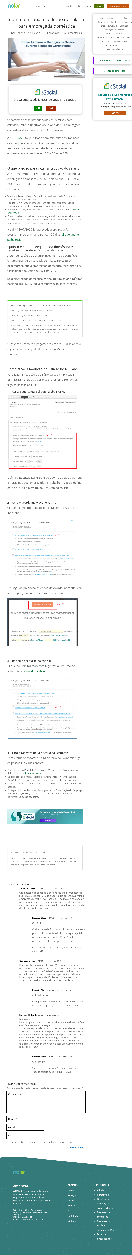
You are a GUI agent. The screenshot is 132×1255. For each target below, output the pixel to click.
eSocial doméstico (33, 671)
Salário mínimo (122, 18)
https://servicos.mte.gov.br (27, 773)
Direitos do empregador (115, 70)
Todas (101, 18)
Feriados (121, 38)
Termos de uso (36, 1210)
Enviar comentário (75, 1147)
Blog (79, 6)
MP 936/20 (17, 138)
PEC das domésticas (114, 34)
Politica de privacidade (21, 1210)
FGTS (129, 38)
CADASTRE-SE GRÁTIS (118, 6)
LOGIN (98, 6)
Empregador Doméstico (114, 30)
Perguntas (73, 1215)
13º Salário (112, 26)
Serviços (47, 6)
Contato (87, 6)
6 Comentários (73, 33)
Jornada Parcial (120, 41)
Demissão (124, 26)
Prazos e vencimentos (114, 49)
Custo (56, 6)
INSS (103, 41)
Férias (102, 26)
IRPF (109, 41)
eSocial (110, 18)
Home (38, 6)
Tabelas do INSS (106, 1230)
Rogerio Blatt (23, 33)
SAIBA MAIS (115, 113)
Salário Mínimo (105, 1208)
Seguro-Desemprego (114, 45)
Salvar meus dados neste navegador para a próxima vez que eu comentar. (42, 1142)
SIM (38, 108)
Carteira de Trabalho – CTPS (107, 22)
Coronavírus (54, 33)
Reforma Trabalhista (105, 38)
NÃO (51, 108)
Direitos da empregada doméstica (113, 60)
